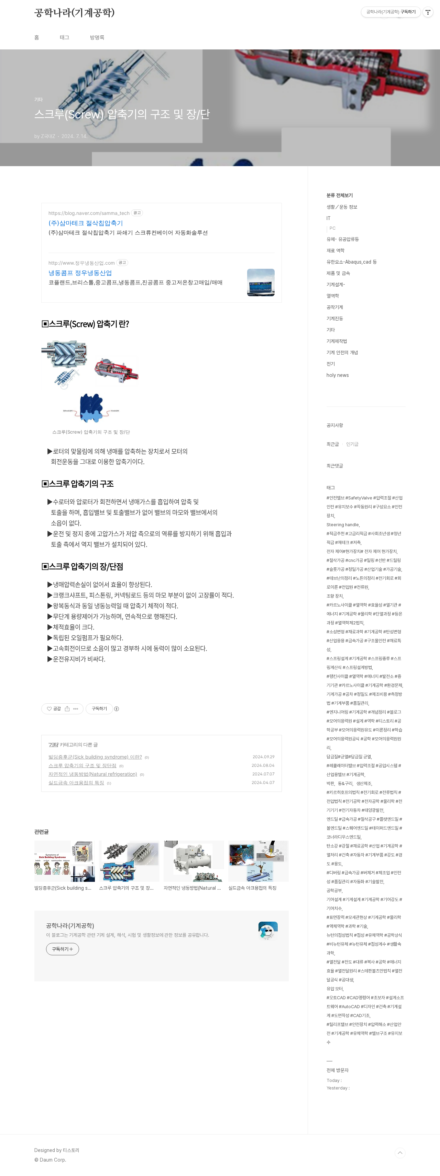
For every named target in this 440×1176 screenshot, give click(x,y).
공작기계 (335, 307)
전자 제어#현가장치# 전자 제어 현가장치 (362, 551)
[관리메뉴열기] (428, 12)
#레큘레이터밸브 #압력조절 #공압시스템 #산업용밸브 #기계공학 (364, 770)
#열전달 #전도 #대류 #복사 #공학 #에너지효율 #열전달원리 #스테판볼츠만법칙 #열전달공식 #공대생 (364, 970)
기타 (53, 744)
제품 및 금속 (338, 273)
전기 (331, 364)
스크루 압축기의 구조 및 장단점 (82, 765)
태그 (64, 37)
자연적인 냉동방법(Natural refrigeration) (92, 774)
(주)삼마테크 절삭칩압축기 (85, 223)
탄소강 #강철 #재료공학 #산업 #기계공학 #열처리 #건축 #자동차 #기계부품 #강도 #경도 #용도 (364, 854)
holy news (338, 375)
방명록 (97, 37)
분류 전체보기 (340, 195)
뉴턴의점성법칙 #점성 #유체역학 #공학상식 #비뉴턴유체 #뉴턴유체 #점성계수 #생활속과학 (364, 944)
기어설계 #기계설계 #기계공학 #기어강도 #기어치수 (364, 904)
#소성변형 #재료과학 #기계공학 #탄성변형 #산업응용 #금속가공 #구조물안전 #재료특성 (364, 640)
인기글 (352, 444)
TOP (400, 1153)
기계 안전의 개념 (342, 352)
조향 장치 (335, 596)
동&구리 (345, 783)
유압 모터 (335, 988)
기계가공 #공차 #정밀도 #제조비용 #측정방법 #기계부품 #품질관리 (364, 699)
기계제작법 (337, 341)
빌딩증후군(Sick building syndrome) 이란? (95, 757)
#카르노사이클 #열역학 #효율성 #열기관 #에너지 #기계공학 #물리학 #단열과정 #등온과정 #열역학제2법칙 (364, 613)
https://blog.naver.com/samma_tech (89, 213)
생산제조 (363, 783)
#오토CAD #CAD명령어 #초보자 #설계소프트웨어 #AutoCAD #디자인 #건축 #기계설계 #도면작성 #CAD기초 (365, 1006)
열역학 (333, 296)
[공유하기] (67, 709)
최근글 (333, 444)
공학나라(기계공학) (74, 13)
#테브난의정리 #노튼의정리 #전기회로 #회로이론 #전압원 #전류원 (364, 583)
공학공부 (334, 890)
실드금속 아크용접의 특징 (76, 782)
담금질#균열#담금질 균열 (349, 756)
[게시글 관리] (76, 709)
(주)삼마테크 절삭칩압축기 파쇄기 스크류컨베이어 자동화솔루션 (128, 232)
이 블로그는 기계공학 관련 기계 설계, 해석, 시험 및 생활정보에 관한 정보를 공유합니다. (127, 935)
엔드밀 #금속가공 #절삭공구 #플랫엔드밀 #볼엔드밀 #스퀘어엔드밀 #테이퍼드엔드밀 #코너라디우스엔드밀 (364, 828)
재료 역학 (335, 250)
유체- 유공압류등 (343, 239)
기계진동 (335, 318)
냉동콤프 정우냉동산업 (80, 272)
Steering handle (343, 524)
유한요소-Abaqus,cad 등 (352, 262)
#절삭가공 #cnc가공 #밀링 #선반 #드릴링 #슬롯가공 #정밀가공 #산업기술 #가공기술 (364, 565)
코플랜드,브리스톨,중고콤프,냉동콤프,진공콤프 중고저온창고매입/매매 (135, 282)
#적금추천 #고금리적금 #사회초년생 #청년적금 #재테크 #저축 (364, 538)
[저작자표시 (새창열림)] (116, 709)
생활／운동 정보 (342, 207)
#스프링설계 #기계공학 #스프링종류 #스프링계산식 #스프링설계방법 (364, 663)
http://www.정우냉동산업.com (81, 263)
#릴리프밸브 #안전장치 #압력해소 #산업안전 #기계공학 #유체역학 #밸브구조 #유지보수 (364, 1033)
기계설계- (336, 284)
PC (333, 228)
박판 (330, 783)
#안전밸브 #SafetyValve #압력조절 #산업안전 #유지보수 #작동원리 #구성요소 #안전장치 (365, 506)
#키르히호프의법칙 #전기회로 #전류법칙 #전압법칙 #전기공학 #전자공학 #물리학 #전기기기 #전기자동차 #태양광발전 (364, 801)
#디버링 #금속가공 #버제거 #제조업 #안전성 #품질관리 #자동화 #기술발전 (364, 877)
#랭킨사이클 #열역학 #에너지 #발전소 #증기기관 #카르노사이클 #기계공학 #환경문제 (364, 681)
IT (329, 218)
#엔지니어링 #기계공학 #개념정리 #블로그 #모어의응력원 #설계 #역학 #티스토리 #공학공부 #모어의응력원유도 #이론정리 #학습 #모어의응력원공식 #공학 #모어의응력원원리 (364, 730)
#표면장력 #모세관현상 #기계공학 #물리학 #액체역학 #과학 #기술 (364, 922)
